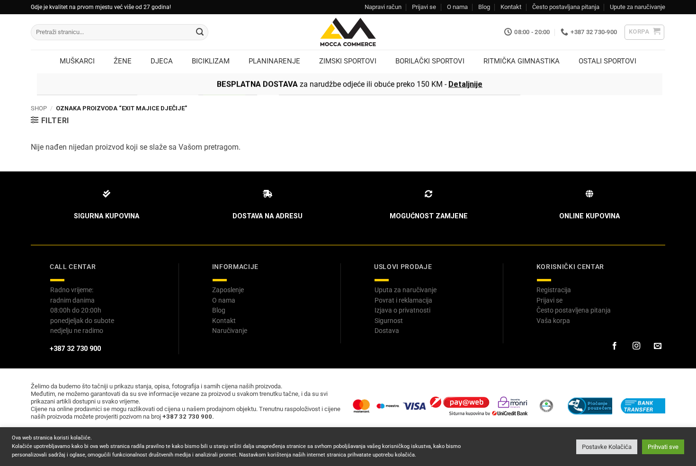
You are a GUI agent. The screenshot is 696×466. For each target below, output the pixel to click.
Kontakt (510, 6)
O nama (457, 6)
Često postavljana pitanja (565, 6)
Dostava (387, 330)
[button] (645, 32)
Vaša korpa (553, 320)
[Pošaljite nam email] (657, 346)
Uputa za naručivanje (406, 290)
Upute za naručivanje (637, 6)
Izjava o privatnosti (402, 310)
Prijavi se (424, 6)
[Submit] (200, 32)
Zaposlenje (228, 290)
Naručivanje (229, 330)
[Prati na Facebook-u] (614, 346)
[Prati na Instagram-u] (636, 346)
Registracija (553, 290)
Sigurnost (389, 320)
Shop (39, 108)
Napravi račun (383, 6)
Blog (484, 6)
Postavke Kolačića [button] (607, 446)
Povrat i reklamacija (403, 300)
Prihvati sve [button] (663, 446)
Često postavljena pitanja (573, 310)
